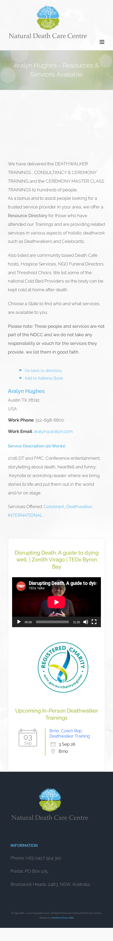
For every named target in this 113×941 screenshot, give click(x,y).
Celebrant (54, 506)
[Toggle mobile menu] (102, 42)
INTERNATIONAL (25, 515)
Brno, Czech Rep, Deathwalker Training (69, 733)
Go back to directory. (43, 370)
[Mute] (85, 622)
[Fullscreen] (94, 622)
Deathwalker (79, 506)
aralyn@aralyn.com (53, 431)
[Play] (19, 622)
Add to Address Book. (44, 378)
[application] (56, 602)
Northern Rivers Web (63, 918)
